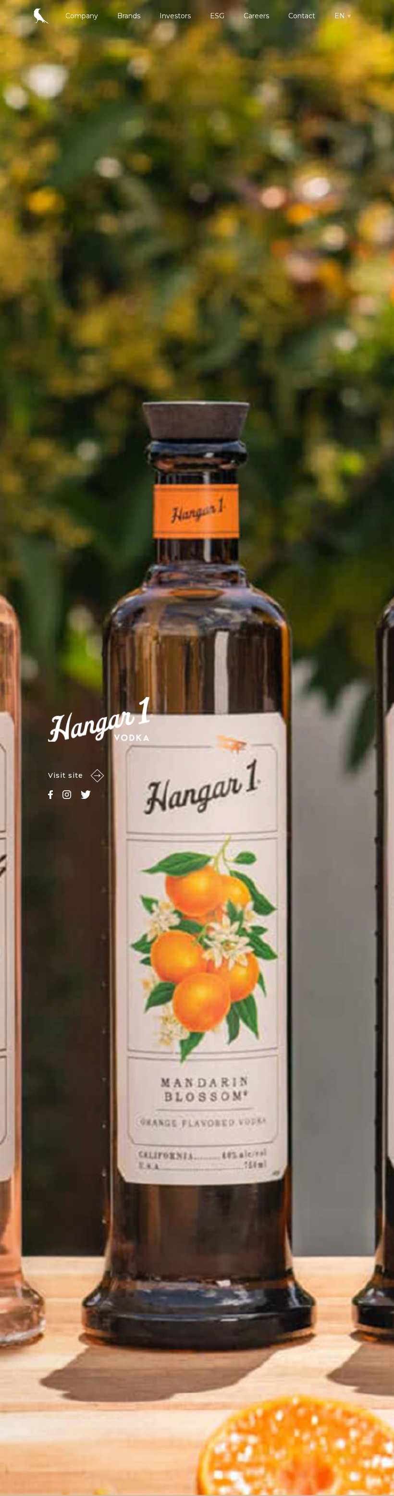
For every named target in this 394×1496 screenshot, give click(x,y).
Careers (256, 16)
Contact (301, 16)
